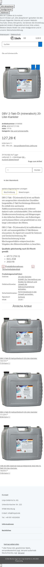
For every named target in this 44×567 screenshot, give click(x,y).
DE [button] (24, 38)
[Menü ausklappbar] (5, 38)
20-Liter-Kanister (24, 277)
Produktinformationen (14, 266)
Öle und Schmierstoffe (19, 131)
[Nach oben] (1, 565)
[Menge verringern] (4, 169)
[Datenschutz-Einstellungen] (1, 1)
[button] (30, 38)
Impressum (4, 34)
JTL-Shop (26, 561)
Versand (21, 553)
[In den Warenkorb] (4, 61)
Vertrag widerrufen (11, 544)
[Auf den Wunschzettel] (38, 67)
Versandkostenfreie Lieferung (25, 146)
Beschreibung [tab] (9, 192)
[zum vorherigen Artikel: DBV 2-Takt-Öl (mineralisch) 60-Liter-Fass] (19, 53)
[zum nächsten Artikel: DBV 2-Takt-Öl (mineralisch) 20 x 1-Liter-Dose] (23, 53)
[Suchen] (40, 44)
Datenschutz (16, 34)
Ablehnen (5, 13)
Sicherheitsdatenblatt (11, 269)
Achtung (21, 297)
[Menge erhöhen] (34, 174)
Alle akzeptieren (7, 6)
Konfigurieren (6, 9)
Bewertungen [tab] (24, 192)
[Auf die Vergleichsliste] (33, 67)
